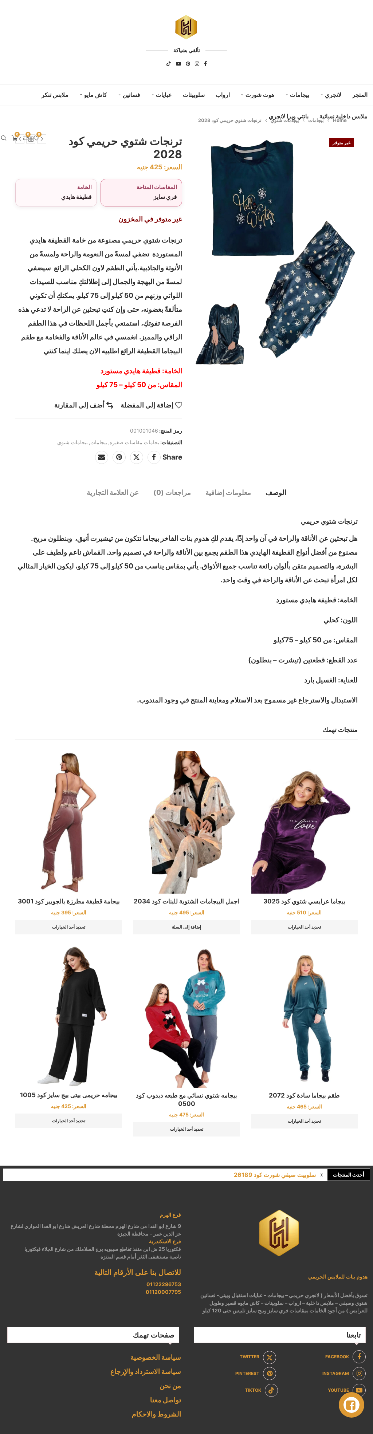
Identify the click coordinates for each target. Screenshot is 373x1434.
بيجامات (299, 94)
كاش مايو (95, 94)
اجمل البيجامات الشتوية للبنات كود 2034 (187, 901)
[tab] (276, 492)
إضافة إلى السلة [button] (186, 927)
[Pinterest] (188, 63)
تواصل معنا (165, 1399)
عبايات (164, 94)
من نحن (170, 1385)
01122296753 (163, 1284)
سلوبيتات (194, 94)
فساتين (131, 94)
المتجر (360, 94)
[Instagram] (197, 63)
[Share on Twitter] (136, 457)
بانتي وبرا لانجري (289, 116)
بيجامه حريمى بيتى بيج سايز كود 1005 (69, 1095)
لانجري (333, 94)
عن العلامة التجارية (113, 492)
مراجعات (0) (172, 492)
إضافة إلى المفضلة (147, 405)
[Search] (3, 138)
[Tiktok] (168, 63)
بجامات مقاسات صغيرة (134, 442)
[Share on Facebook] (154, 457)
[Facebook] (205, 63)
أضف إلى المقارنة (79, 405)
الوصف (276, 492)
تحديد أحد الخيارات (304, 927)
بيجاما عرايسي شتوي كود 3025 (304, 901)
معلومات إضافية (228, 492)
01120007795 (163, 1292)
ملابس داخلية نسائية (343, 116)
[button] (322, 1175)
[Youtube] (178, 63)
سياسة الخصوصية (155, 1357)
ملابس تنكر (55, 94)
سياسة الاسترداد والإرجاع (145, 1371)
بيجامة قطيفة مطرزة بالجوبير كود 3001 (69, 901)
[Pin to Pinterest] (119, 457)
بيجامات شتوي (72, 442)
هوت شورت (260, 94)
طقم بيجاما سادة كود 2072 (304, 1095)
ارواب (223, 94)
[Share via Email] (101, 457)
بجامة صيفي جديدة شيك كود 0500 (273, 1174)
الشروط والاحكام (156, 1414)
